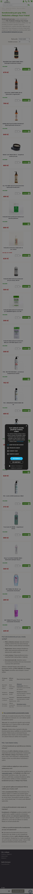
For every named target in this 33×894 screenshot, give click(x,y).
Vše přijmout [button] (16, 458)
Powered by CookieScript (16, 468)
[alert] (16, 447)
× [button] (26, 426)
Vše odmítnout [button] (16, 462)
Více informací (20, 441)
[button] (16, 466)
